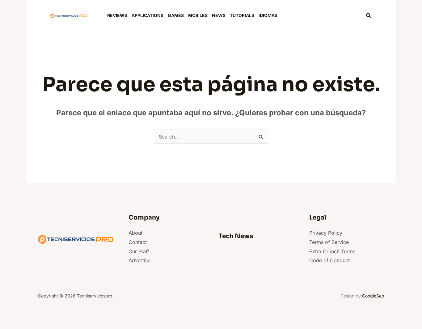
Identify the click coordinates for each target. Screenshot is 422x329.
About (135, 233)
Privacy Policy (325, 233)
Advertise (139, 260)
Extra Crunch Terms (332, 251)
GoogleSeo (373, 295)
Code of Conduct (329, 260)
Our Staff (139, 251)
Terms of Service (329, 242)
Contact (138, 242)
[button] (369, 15)
